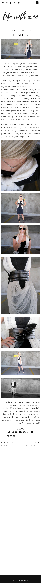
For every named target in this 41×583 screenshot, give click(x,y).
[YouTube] (15, 3)
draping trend (29, 80)
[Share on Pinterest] (14, 436)
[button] (38, 2)
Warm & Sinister (32, 444)
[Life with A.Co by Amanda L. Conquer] (20, 14)
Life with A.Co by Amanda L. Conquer (23, 577)
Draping (20, 35)
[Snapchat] (23, 3)
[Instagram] (7, 3)
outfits (28, 31)
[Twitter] (3, 3)
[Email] (32, 432)
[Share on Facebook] (8, 436)
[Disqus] (20, 481)
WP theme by (20, 580)
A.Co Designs (11, 63)
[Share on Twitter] (11, 436)
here (6, 69)
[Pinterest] (11, 3)
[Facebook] (19, 3)
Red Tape (10, 444)
